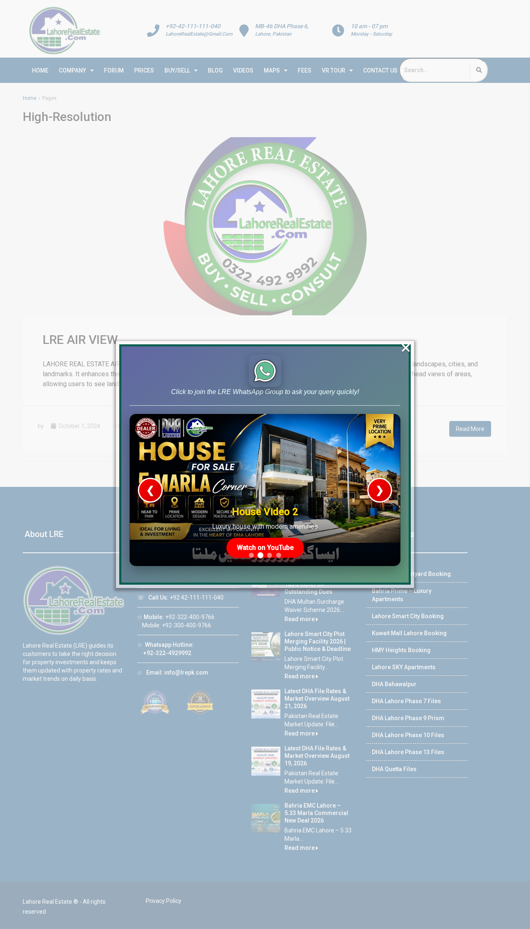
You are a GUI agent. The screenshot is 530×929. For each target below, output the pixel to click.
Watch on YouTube (265, 548)
